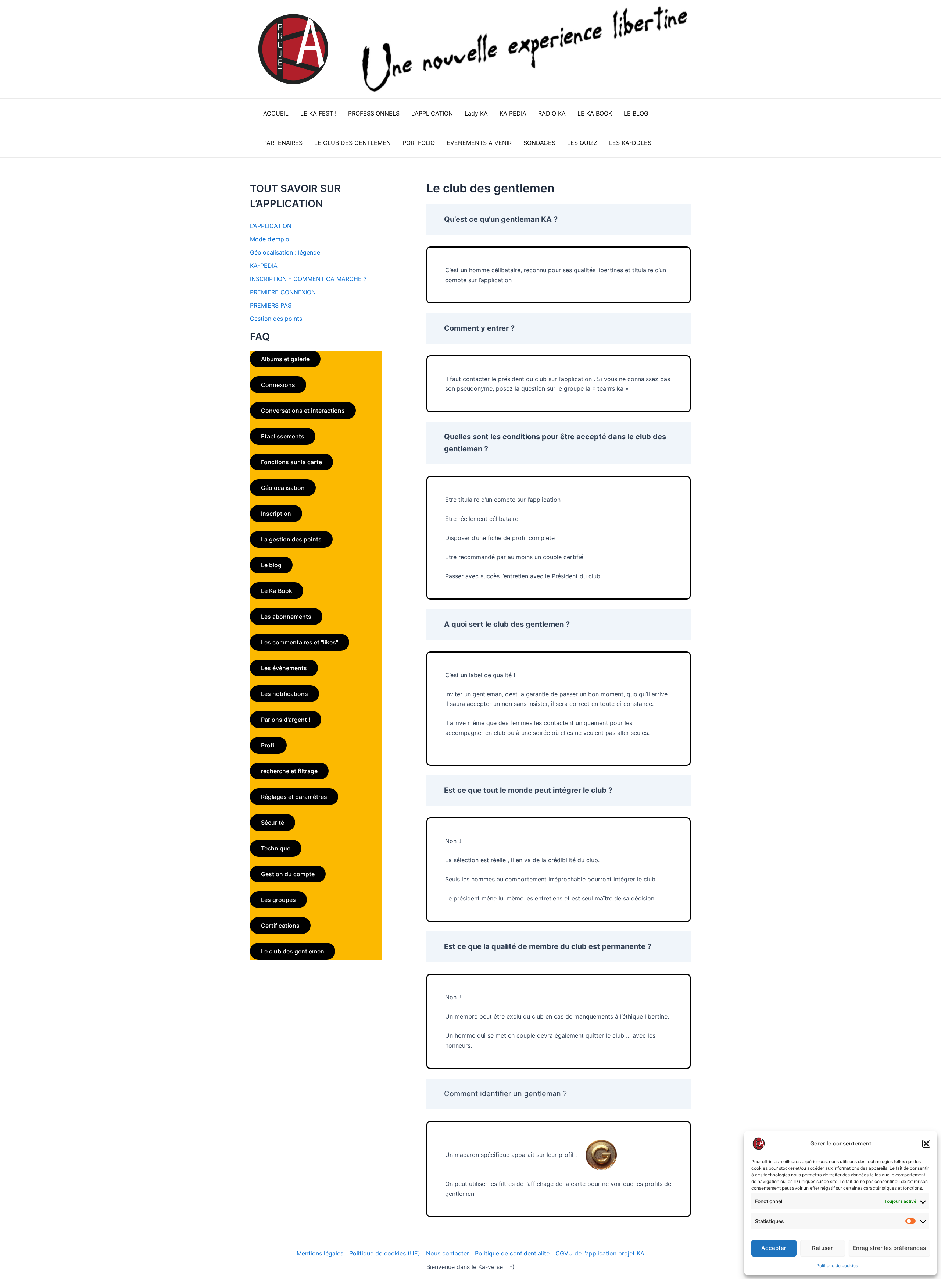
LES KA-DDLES (630, 142)
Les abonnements (286, 616)
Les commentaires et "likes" (299, 642)
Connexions (278, 384)
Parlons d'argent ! (285, 719)
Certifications (280, 925)
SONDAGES (539, 142)
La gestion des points (291, 539)
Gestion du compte (288, 874)
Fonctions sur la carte (291, 462)
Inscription (276, 513)
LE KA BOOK (594, 113)
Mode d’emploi (270, 239)
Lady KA (476, 113)
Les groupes (278, 899)
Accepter (773, 1247)
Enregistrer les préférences (889, 1247)
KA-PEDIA (264, 265)
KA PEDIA (513, 113)
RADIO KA (552, 113)
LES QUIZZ (582, 142)
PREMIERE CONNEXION (283, 292)
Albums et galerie (285, 359)
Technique (275, 848)
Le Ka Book (276, 590)
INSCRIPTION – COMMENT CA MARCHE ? (308, 279)
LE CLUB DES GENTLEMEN (352, 142)
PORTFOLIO (418, 142)
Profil (268, 745)
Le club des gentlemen (292, 951)
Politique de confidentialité (512, 1253)
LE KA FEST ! (318, 113)
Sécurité (272, 822)
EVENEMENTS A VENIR (479, 142)
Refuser (822, 1247)
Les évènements (284, 668)
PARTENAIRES (283, 142)
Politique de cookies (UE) (384, 1253)
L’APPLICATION (432, 113)
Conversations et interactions (303, 410)
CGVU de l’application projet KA (599, 1253)
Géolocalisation (283, 487)
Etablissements (282, 436)
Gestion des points (276, 318)
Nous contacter (447, 1253)
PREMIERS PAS (270, 305)
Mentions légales (320, 1253)
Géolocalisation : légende (285, 252)
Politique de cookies (837, 1265)
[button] (926, 1143)
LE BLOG (636, 113)
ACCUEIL (276, 113)
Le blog (271, 565)
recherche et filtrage (289, 771)
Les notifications (284, 693)
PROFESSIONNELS (374, 113)
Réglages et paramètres (294, 796)
